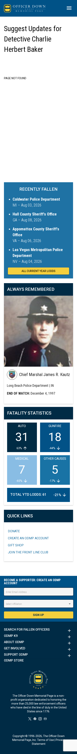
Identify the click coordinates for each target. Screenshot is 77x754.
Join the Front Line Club (28, 552)
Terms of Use (45, 739)
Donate (14, 531)
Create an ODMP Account (28, 538)
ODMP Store (14, 660)
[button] (38, 630)
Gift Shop (16, 545)
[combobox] (38, 604)
